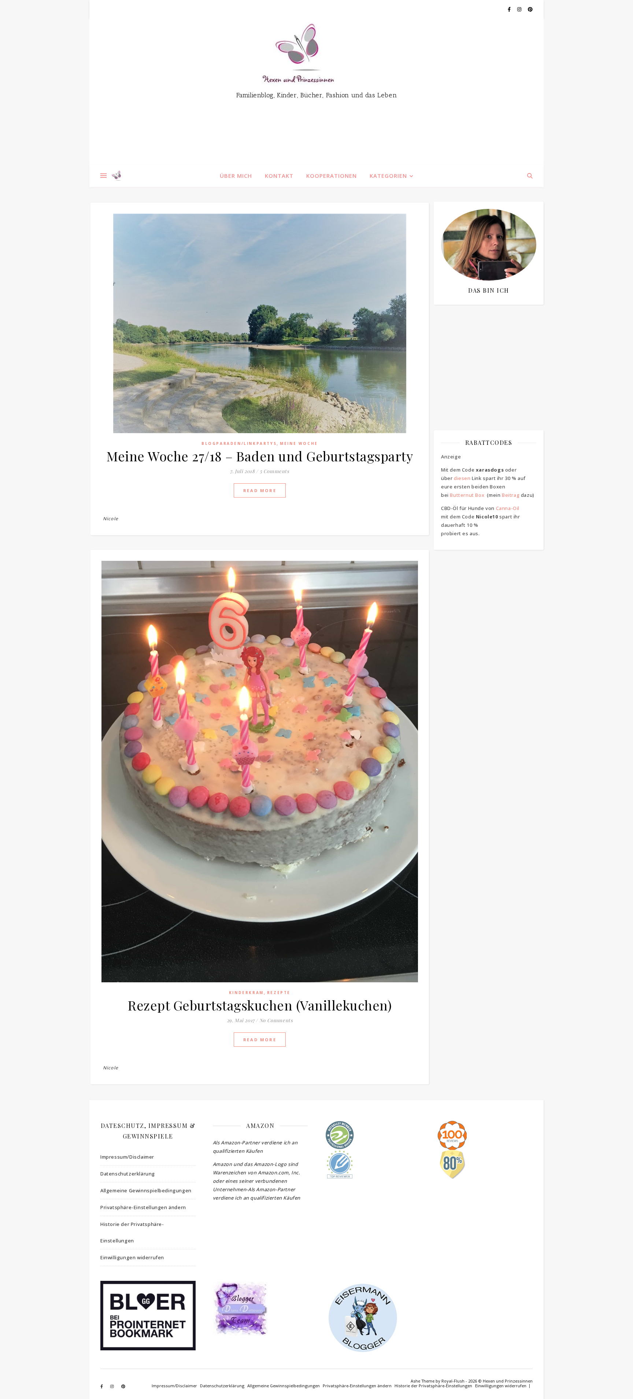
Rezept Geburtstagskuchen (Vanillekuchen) (260, 1005)
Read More (259, 490)
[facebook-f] (510, 9)
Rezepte (278, 992)
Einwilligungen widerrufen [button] (132, 1257)
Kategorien (388, 175)
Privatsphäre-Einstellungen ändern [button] (143, 1207)
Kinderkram (246, 992)
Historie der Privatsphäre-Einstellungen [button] (132, 1232)
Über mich (236, 175)
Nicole (110, 518)
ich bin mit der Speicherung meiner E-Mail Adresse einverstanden (485, 353)
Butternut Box (467, 495)
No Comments (276, 1020)
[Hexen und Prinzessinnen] (316, 91)
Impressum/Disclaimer (127, 1157)
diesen (462, 478)
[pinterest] (530, 9)
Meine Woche (299, 443)
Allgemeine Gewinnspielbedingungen (146, 1190)
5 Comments (274, 471)
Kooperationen (331, 175)
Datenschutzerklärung (127, 1173)
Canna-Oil (507, 508)
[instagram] (519, 9)
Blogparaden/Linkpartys (239, 443)
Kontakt (279, 175)
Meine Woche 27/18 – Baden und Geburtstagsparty (260, 456)
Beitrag (510, 495)
